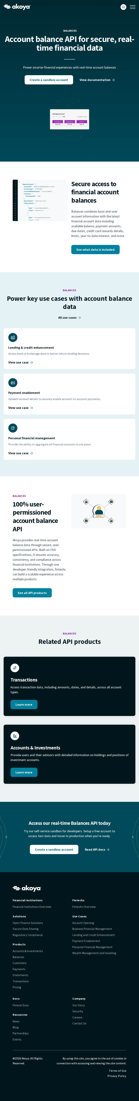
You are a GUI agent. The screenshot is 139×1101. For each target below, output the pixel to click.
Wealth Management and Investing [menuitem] (94, 953)
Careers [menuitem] (77, 1017)
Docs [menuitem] (16, 998)
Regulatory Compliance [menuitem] (28, 935)
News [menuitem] (16, 1021)
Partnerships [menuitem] (20, 1033)
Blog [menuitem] (15, 1027)
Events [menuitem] (17, 1039)
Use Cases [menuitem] (79, 916)
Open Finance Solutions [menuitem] (28, 923)
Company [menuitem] (79, 998)
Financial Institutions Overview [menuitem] (32, 907)
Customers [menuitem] (19, 963)
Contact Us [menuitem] (79, 1023)
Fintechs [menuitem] (78, 900)
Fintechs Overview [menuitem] (84, 907)
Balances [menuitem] (18, 957)
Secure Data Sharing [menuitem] (26, 929)
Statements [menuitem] (20, 975)
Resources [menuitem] (20, 1015)
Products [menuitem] (19, 944)
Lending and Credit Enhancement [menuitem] (93, 935)
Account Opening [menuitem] (83, 923)
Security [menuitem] (77, 1011)
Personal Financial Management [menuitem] (92, 947)
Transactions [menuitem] (21, 981)
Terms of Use (117, 1071)
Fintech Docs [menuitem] (21, 1005)
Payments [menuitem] (19, 969)
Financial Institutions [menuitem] (28, 900)
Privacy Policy (117, 1076)
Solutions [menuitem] (19, 916)
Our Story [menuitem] (78, 1005)
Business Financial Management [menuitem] (92, 929)
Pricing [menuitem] (17, 987)
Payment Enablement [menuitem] (86, 941)
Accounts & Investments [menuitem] (28, 951)
